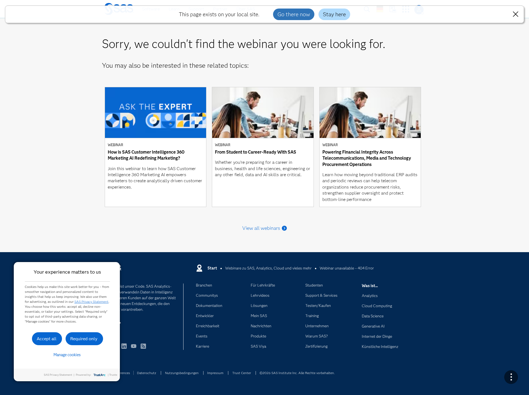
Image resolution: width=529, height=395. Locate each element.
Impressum (215, 373)
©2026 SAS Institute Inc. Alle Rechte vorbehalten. (297, 373)
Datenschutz (146, 373)
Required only (84, 338)
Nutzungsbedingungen (182, 373)
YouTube (133, 348)
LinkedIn (124, 348)
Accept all (46, 338)
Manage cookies (67, 354)
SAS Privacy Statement (91, 301)
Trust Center (241, 373)
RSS (143, 348)
